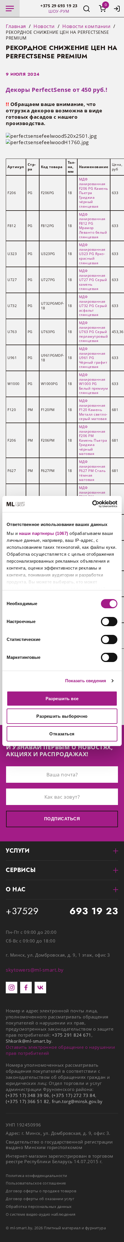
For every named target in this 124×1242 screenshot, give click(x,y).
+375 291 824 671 (71, 1035)
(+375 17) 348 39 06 (27, 1095)
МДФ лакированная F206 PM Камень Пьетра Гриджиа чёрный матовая (93, 440)
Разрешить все (62, 698)
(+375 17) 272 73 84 (73, 1095)
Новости (44, 26)
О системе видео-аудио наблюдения (40, 1214)
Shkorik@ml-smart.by (28, 1041)
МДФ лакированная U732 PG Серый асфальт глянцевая (93, 305)
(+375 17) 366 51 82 (27, 1101)
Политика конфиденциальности (36, 1175)
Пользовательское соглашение (36, 1183)
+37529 (62, 911)
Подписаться (62, 818)
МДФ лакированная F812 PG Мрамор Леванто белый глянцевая (93, 225)
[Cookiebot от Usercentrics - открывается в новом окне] (92, 504)
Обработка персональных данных (39, 1206)
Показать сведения (85, 680)
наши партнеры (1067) (43, 533)
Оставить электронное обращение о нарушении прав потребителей (60, 1050)
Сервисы (20, 870)
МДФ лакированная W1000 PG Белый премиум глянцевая (93, 383)
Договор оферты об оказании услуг (40, 1198)
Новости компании (86, 26)
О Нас (16, 889)
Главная (16, 26)
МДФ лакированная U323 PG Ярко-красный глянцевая (92, 253)
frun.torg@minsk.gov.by (77, 1101)
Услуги (18, 851)
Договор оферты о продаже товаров (41, 1190)
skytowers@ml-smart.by (35, 969)
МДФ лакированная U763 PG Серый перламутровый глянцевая (93, 331)
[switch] (109, 621)
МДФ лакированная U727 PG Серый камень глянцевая (93, 279)
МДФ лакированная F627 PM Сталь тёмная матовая (92, 470)
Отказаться (62, 733)
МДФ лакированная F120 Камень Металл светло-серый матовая (93, 409)
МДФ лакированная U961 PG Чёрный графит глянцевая (93, 357)
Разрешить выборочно (62, 716)
